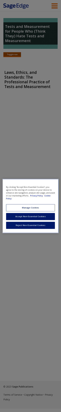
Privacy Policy (36, 196)
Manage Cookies (30, 208)
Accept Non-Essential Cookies (30, 216)
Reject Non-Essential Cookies (30, 225)
